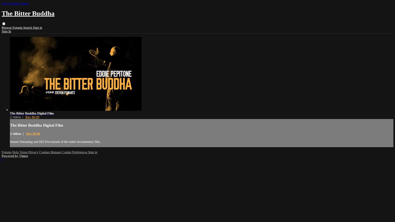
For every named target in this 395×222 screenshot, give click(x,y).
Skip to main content (15, 3)
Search (28, 27)
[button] (3, 23)
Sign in (37, 27)
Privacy (33, 152)
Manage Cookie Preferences (69, 152)
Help (16, 152)
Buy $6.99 (32, 117)
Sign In (6, 31)
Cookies (45, 152)
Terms (24, 152)
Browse (7, 27)
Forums (18, 27)
